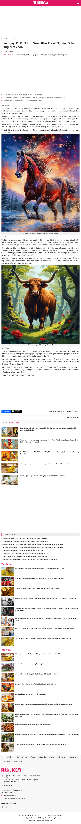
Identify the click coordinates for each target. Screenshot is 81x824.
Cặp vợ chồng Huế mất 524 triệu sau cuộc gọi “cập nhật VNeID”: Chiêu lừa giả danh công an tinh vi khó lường (47, 609)
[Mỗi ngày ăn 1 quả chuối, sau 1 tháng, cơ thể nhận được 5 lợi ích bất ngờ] (9, 468)
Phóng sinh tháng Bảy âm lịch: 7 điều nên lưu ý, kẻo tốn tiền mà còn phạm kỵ (40, 744)
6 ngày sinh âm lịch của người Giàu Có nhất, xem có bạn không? (22, 100)
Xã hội (9, 757)
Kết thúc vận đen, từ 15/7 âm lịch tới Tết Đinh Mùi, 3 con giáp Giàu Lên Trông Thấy (29, 559)
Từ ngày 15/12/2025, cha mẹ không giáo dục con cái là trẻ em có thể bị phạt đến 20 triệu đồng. (46, 598)
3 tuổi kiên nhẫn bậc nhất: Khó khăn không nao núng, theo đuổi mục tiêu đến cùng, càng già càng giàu (33, 97)
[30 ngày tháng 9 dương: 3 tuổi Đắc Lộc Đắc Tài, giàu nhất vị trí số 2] (7, 687)
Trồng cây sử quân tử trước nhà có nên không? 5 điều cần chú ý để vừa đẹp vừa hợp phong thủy (47, 734)
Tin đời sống (18, 761)
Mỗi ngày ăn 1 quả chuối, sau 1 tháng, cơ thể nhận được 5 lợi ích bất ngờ (46, 464)
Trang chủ (4, 39)
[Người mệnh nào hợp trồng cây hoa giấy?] (7, 667)
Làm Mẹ (24, 757)
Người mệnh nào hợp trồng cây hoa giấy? (29, 664)
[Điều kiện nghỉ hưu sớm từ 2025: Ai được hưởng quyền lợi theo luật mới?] (7, 581)
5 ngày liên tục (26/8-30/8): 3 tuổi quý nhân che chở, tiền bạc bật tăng (25, 541)
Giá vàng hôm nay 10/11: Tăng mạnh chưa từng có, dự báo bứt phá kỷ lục (39, 568)
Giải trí (51, 757)
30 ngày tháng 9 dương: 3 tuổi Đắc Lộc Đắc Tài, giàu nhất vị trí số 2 (24, 538)
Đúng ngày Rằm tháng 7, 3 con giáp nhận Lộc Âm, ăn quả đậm (22, 550)
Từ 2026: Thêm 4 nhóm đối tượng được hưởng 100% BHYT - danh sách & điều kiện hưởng (45, 628)
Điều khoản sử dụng (34, 820)
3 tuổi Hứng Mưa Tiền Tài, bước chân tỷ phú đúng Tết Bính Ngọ (22, 94)
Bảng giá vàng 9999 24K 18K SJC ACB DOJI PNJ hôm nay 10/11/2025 (37, 588)
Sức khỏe (42, 757)
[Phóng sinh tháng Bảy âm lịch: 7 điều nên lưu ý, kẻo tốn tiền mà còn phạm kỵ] (7, 747)
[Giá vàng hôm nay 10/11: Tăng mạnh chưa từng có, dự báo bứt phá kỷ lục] (7, 571)
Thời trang (61, 757)
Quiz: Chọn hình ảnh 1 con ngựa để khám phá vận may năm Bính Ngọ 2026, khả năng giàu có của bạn (48, 429)
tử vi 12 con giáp (14, 422)
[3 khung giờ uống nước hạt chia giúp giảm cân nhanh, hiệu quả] (9, 480)
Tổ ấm (17, 757)
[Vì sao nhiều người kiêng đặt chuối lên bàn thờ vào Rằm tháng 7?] (7, 677)
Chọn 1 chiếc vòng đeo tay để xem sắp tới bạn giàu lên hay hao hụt (24, 556)
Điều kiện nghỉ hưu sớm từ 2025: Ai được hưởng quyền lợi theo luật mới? (39, 578)
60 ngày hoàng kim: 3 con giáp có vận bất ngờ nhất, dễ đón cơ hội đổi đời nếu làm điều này (32, 544)
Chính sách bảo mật (46, 820)
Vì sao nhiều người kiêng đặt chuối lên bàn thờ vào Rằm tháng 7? (36, 674)
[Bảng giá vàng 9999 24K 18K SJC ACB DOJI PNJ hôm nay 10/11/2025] (7, 591)
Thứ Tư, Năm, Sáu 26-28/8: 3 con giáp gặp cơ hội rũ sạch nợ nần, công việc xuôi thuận (43, 704)
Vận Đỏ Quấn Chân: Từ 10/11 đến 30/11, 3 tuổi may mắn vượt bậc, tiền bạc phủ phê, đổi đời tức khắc (49, 453)
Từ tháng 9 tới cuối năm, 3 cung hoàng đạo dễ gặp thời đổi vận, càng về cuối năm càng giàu (32, 547)
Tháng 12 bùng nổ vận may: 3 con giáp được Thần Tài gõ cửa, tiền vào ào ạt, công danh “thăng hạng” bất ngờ (49, 441)
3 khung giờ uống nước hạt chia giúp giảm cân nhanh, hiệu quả (42, 476)
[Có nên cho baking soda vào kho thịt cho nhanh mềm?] (7, 727)
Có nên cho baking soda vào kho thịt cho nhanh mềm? (33, 724)
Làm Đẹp (33, 757)
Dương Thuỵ (76, 417)
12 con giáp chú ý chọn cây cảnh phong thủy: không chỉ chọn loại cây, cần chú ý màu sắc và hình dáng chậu (47, 715)
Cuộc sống (72, 757)
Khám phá (12, 39)
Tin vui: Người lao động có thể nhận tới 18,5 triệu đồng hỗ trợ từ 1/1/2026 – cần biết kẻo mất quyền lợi (45, 619)
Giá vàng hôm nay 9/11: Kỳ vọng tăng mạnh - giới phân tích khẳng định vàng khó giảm (43, 638)
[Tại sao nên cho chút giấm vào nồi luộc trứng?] (7, 697)
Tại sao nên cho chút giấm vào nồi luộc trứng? (30, 694)
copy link (77, 411)
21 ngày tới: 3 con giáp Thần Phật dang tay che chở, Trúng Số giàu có (25, 553)
